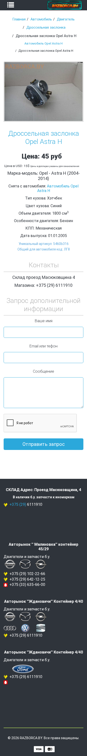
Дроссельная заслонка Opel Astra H (43, 137)
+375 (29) (17, 504)
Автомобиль (41, 19)
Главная (19, 19)
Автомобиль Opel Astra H (43, 43)
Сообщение (43, 371)
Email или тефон (43, 346)
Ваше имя (43, 321)
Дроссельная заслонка (45, 27)
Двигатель (66, 19)
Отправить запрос (43, 444)
